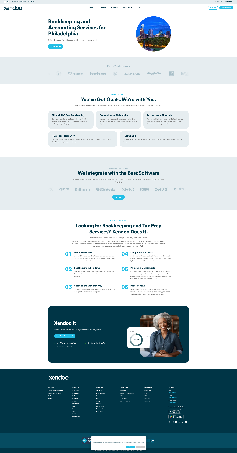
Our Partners (100, 406)
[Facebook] (169, 422)
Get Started (226, 8)
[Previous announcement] (5, 2)
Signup (98, 401)
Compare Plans (55, 46)
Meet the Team (100, 393)
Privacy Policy (125, 450)
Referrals (147, 398)
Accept (130, 446)
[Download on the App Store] (174, 411)
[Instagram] (173, 422)
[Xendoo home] (13, 8)
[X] (179, 422)
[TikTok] (183, 422)
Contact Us (172, 402)
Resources (147, 401)
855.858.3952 (229, 2)
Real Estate (75, 414)
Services (91, 8)
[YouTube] (186, 422)
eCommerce (75, 393)
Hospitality (75, 403)
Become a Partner (101, 409)
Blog (145, 393)
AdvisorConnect (125, 401)
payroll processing (129, 244)
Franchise (75, 398)
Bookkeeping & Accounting (56, 390)
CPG (73, 411)
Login (97, 398)
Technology (103, 8)
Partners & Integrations (127, 393)
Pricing (139, 8)
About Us (99, 390)
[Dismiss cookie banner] (144, 439)
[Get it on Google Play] (175, 416)
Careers (98, 396)
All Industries (76, 416)
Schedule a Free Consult (64, 336)
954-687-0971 (172, 397)
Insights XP (123, 390)
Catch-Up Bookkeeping (54, 393)
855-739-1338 (172, 392)
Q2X (121, 396)
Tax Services (51, 396)
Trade (73, 406)
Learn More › (31, 2)
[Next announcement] (7, 2)
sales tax (168, 276)
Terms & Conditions (136, 450)
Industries (114, 8)
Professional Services (78, 396)
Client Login (218, 2)
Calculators (147, 390)
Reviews (98, 403)
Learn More (118, 197)
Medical (74, 401)
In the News (99, 411)
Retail (74, 409)
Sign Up (213, 8)
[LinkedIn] (176, 422)
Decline (140, 446)
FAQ (145, 396)
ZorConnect (123, 398)
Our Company (127, 8)
